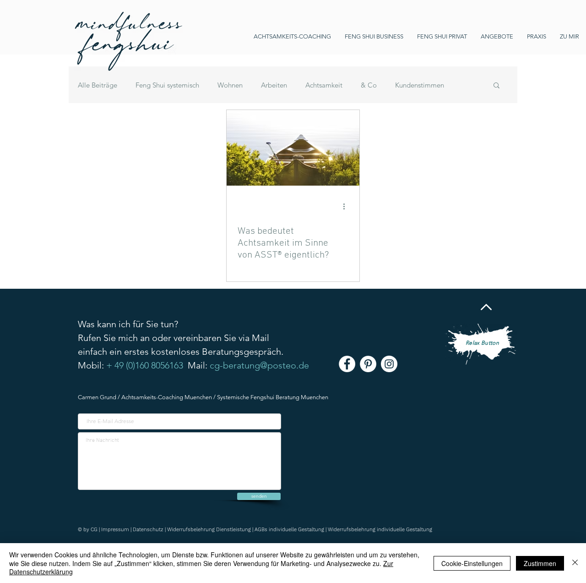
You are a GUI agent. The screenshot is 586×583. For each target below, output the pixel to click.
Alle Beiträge (97, 85)
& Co (369, 85)
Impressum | (117, 530)
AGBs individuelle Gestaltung (289, 530)
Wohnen (230, 85)
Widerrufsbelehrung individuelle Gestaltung (380, 530)
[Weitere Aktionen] (347, 206)
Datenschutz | (150, 530)
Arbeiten (274, 85)
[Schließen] (575, 563)
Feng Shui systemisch (167, 85)
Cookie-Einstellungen (472, 563)
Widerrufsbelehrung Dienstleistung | (211, 530)
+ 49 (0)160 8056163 (144, 365)
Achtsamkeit (323, 85)
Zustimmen (540, 563)
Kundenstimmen (419, 85)
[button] (496, 86)
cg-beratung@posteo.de (259, 365)
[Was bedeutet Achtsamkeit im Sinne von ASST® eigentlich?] (293, 148)
